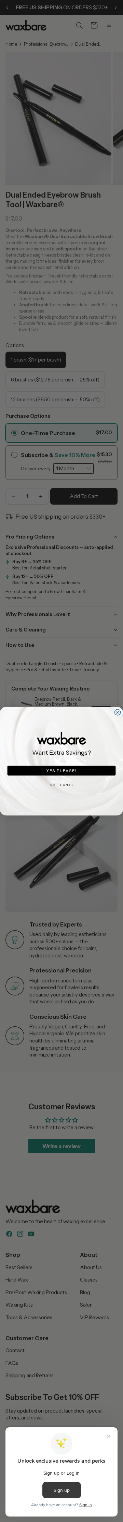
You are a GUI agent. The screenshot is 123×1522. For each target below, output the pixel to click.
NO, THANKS (61, 785)
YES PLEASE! (61, 770)
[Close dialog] (118, 712)
